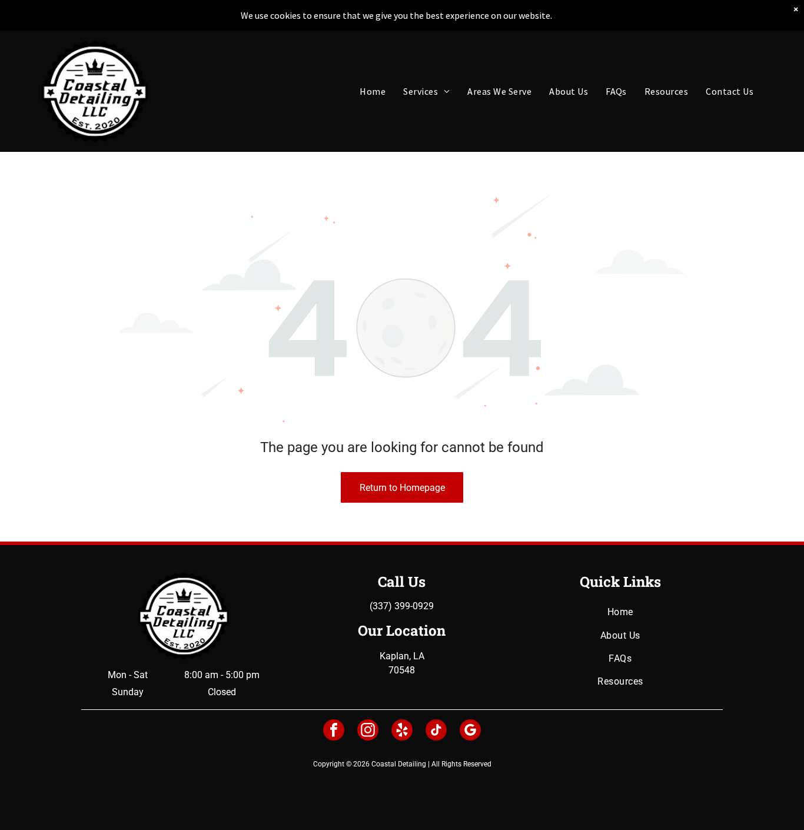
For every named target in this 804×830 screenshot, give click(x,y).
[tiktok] (436, 731)
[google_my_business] (470, 731)
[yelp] (402, 731)
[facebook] (333, 731)
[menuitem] (372, 91)
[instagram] (367, 731)
